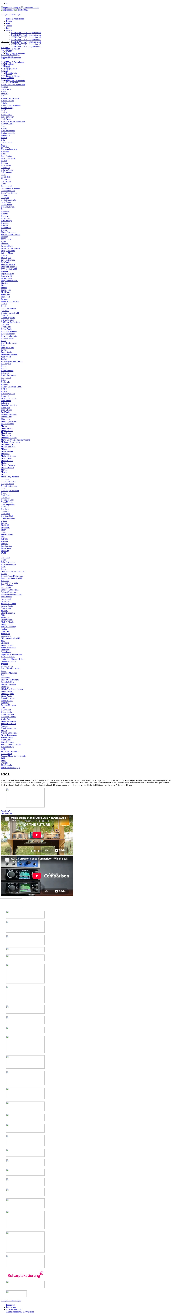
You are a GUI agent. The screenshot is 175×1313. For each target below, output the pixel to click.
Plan (8, 23)
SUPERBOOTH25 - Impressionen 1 (26, 37)
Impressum (10, 1305)
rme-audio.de (6, 813)
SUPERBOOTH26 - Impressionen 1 (26, 33)
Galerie (9, 30)
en (7, 3)
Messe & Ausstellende (15, 19)
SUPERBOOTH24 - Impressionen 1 (26, 42)
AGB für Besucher (14, 1309)
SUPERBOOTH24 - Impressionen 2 (26, 39)
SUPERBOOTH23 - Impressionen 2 (26, 46)
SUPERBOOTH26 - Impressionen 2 (26, 35)
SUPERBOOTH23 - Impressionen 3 (26, 44)
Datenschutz (11, 1307)
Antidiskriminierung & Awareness (20, 1312)
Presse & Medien (13, 49)
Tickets (9, 26)
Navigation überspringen (11, 14)
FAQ (8, 28)
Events (9, 21)
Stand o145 (5, 811)
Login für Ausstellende (15, 80)
